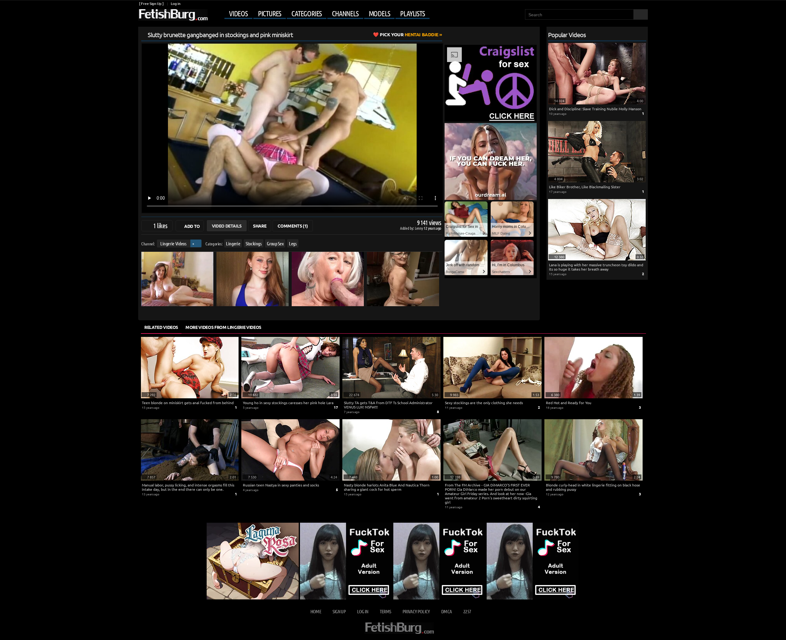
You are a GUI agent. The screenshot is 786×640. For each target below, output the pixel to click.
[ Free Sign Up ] (151, 3)
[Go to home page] (173, 15)
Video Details (227, 225)
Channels (345, 13)
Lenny (419, 228)
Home (315, 611)
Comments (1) (293, 225)
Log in (175, 3)
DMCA (446, 611)
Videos (238, 13)
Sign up (339, 611)
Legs (293, 243)
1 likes (160, 225)
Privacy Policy (416, 611)
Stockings (254, 243)
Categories (306, 13)
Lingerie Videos (173, 243)
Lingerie (233, 243)
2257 (467, 611)
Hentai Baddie (409, 34)
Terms (385, 611)
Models (379, 13)
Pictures (269, 13)
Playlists (412, 13)
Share (259, 225)
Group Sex (275, 243)
